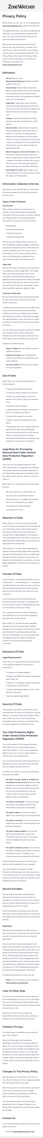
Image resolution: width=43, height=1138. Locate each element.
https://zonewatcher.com (12, 26)
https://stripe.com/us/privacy (17, 983)
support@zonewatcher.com (23, 1132)
